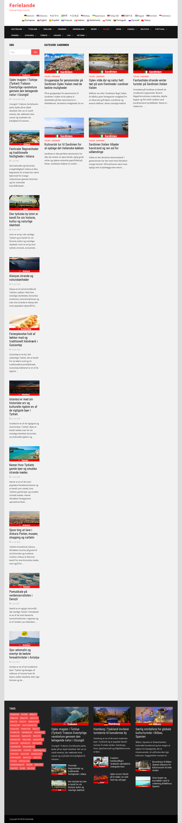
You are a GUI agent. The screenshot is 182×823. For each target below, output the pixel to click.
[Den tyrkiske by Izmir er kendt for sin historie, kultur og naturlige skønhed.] (58, 781)
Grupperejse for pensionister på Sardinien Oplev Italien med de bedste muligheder (63, 84)
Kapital (26, 736)
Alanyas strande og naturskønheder (21, 277)
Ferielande (22, 5)
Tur (14, 761)
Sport (25, 754)
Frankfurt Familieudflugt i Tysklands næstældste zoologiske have (120, 762)
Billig (33, 714)
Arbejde (15, 714)
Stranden (36, 754)
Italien (47, 76)
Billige (14, 718)
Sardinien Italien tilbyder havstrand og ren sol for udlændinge (104, 148)
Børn (14, 722)
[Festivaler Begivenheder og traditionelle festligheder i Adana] (58, 765)
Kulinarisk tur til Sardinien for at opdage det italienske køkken (64, 146)
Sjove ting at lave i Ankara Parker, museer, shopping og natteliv (23, 533)
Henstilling (27, 732)
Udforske (24, 761)
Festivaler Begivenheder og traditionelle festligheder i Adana (24, 152)
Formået (15, 732)
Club (23, 722)
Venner (38, 765)
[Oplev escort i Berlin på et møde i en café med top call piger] (100, 774)
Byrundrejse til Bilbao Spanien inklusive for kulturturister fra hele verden (162, 766)
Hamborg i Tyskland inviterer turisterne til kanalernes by (111, 731)
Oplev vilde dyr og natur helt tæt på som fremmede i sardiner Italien (108, 84)
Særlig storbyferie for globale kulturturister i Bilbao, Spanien (153, 732)
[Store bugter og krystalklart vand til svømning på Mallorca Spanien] (143, 778)
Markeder (25, 743)
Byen (34, 718)
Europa (15, 729)
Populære (16, 750)
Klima (36, 736)
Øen (31, 768)
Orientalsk (15, 747)
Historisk (39, 732)
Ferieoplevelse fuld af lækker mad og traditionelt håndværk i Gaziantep (23, 339)
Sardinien (56, 76)
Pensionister (28, 747)
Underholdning (17, 765)
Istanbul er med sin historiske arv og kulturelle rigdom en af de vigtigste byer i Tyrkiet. (23, 406)
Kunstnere (38, 740)
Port (27, 750)
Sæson (27, 757)
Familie (25, 729)
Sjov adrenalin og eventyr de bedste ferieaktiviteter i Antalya (24, 653)
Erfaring (15, 725)
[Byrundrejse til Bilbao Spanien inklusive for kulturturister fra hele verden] (143, 762)
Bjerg (24, 718)
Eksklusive (33, 722)
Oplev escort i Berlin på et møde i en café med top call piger (119, 777)
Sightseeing (39, 750)
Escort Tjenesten (29, 725)
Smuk (14, 754)
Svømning (16, 757)
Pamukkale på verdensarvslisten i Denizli (20, 595)
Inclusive (15, 736)
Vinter (14, 768)
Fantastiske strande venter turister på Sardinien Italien (150, 82)
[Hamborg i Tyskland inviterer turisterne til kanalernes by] (112, 716)
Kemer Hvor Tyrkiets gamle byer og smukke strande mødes (23, 468)
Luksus (14, 743)
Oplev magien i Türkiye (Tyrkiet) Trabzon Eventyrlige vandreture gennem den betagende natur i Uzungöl (23, 87)
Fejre (36, 729)
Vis (22, 768)
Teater (37, 757)
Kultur (27, 740)
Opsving (37, 743)
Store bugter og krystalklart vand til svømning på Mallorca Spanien (162, 782)
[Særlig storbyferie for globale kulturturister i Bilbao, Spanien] (154, 716)
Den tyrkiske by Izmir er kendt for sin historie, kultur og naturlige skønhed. (23, 219)
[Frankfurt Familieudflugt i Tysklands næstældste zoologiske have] (100, 758)
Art (24, 714)
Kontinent (15, 740)
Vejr (29, 765)
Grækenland (79, 29)
